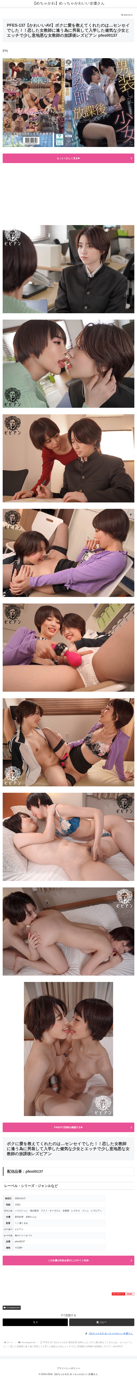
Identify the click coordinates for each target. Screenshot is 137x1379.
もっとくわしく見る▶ (68, 158)
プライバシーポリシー (68, 1368)
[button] (101, 1322)
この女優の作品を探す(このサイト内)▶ (68, 1260)
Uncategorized (13, 1307)
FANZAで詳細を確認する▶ (68, 1127)
